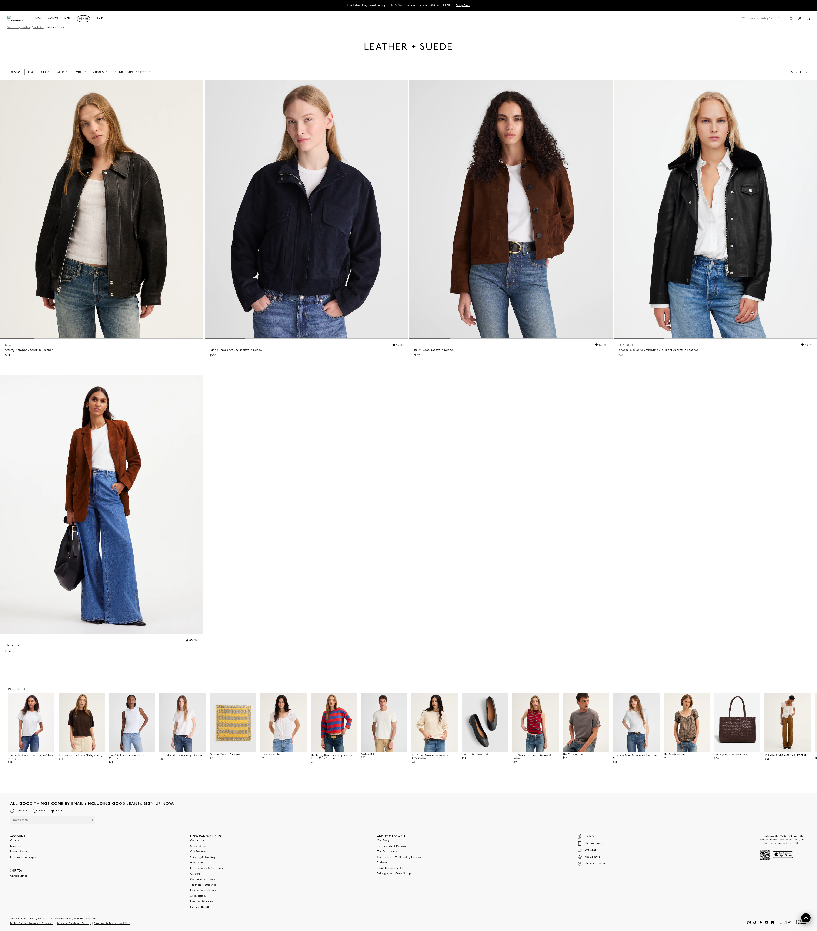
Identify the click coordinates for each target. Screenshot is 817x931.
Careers (195, 874)
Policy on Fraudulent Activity (74, 923)
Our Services (198, 851)
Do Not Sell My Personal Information (31, 923)
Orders (14, 840)
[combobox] (15, 72)
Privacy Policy (37, 919)
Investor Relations (201, 901)
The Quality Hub (387, 851)
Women (53, 18)
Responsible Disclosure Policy (112, 923)
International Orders (203, 890)
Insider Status (18, 851)
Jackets (38, 27)
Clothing (25, 27)
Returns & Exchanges (23, 857)
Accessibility (198, 896)
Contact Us (197, 840)
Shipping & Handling (202, 857)
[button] (198, 85)
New (38, 18)
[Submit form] (92, 820)
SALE (100, 18)
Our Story (383, 840)
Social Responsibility (390, 868)
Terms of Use (18, 919)
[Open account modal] (799, 18)
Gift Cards (196, 863)
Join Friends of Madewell (392, 846)
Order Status (198, 846)
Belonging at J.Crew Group (394, 873)
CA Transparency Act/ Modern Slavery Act (73, 919)
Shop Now (463, 5)
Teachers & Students (203, 885)
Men (67, 18)
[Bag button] (808, 18)
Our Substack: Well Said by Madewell (400, 857)
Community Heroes (202, 879)
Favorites (15, 846)
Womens (13, 27)
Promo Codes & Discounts (206, 868)
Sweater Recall (199, 907)
